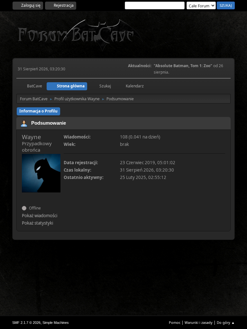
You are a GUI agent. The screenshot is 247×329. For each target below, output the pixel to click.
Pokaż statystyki (37, 223)
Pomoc (174, 322)
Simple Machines (55, 323)
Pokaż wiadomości (39, 215)
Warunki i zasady (199, 322)
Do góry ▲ (226, 322)
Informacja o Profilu (38, 111)
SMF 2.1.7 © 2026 (26, 323)
